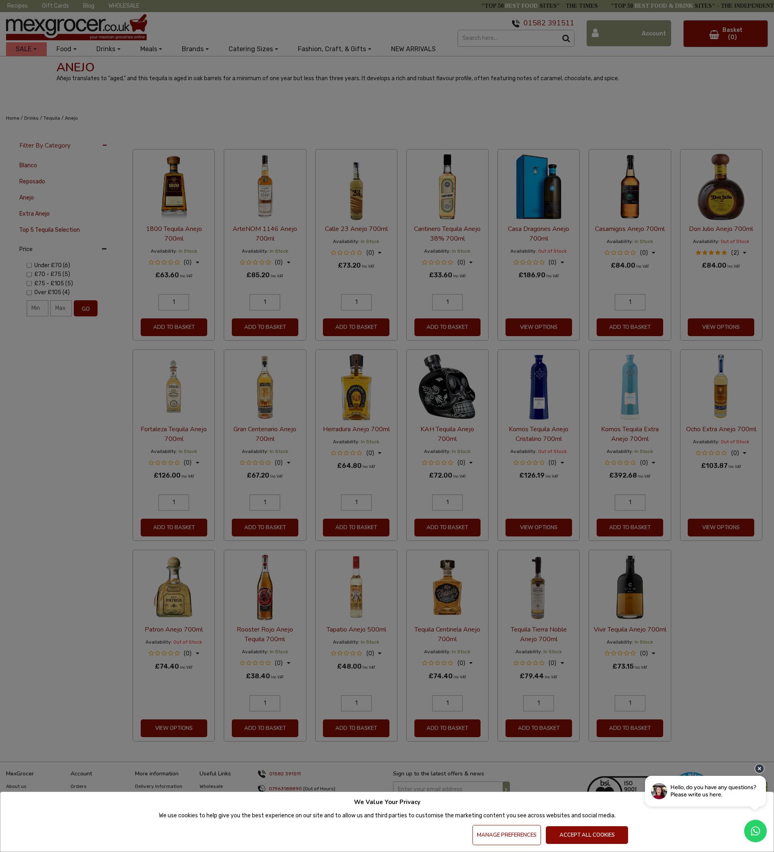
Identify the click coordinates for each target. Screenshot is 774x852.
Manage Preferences (507, 835)
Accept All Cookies (587, 835)
